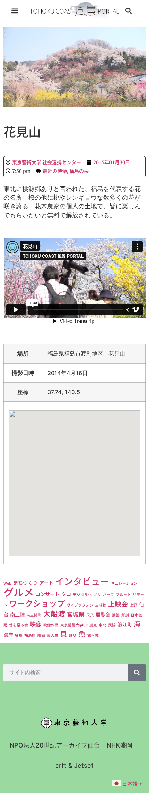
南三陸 (17, 614)
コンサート (47, 594)
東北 (102, 624)
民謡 (112, 624)
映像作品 (51, 624)
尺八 (90, 615)
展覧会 (103, 614)
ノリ (97, 594)
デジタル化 (82, 594)
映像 (36, 623)
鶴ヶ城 (93, 635)
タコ (66, 594)
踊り (73, 635)
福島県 (30, 635)
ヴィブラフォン (80, 605)
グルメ (18, 591)
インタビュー (82, 580)
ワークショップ (37, 603)
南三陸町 (34, 615)
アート (46, 582)
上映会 (118, 604)
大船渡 (54, 613)
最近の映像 (55, 170)
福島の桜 (79, 170)
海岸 (8, 634)
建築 (116, 615)
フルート (123, 594)
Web (7, 583)
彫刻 (125, 615)
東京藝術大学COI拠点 (78, 624)
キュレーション (124, 583)
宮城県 (76, 614)
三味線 (100, 605)
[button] (15, 11)
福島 (19, 635)
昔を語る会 (18, 624)
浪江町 (124, 624)
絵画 (41, 635)
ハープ (108, 594)
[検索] (137, 672)
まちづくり (25, 582)
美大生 (52, 635)
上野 (133, 605)
